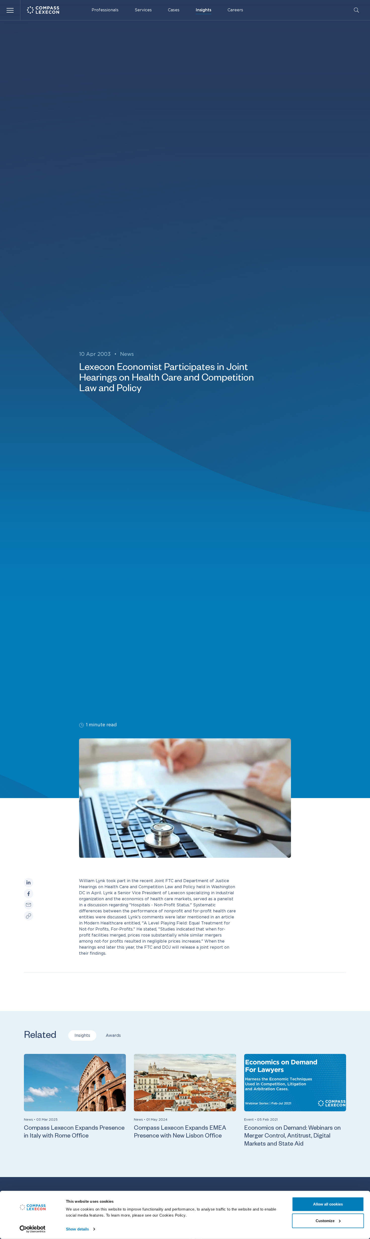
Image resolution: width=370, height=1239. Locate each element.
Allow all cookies (328, 1204)
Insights (203, 10)
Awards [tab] (113, 1036)
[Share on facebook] (28, 893)
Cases (173, 10)
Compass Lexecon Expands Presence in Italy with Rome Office (74, 1133)
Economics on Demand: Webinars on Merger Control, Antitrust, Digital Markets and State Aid (292, 1137)
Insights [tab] (82, 1036)
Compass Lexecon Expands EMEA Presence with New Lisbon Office (180, 1133)
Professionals (105, 10)
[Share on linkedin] (28, 882)
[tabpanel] (185, 1101)
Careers (235, 10)
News (127, 354)
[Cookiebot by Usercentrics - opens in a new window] (33, 1229)
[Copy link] (28, 915)
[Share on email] (28, 904)
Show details (77, 1229)
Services (143, 10)
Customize (325, 1220)
